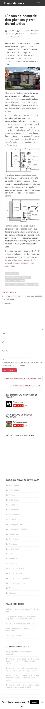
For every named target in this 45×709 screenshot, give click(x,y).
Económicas (14, 539)
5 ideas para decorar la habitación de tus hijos (22, 610)
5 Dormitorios (14, 514)
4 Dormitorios (14, 509)
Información (14, 549)
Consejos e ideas (16, 524)
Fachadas (13, 544)
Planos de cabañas (16, 568)
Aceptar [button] (35, 702)
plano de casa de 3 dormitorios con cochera (22, 284)
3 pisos (12, 505)
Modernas (20, 34)
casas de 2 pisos (12, 273)
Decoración (13, 534)
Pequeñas (13, 563)
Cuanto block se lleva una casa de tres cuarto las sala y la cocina (22, 661)
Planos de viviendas (12, 37)
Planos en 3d (14, 588)
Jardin (11, 554)
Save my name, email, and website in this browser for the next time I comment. (22, 364)
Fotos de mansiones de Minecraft (19, 652)
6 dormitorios (14, 519)
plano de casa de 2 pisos (15, 281)
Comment (7, 303)
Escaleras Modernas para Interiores (20, 623)
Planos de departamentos (19, 578)
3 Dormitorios (10, 34)
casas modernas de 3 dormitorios (18, 277)
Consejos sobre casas (18, 529)
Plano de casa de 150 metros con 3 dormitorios (20, 629)
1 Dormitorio (14, 485)
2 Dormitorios (14, 490)
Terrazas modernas (14, 635)
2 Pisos (36, 31)
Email (4, 342)
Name (4, 333)
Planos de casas (14, 3)
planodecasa (24, 31)
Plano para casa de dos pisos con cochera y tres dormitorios (22, 686)
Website (5, 351)
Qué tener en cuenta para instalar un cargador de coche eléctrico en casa (20, 617)
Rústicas (12, 593)
